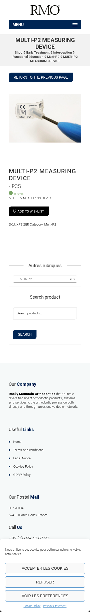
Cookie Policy (32, 606)
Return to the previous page (41, 77)
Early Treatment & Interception (49, 52)
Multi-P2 (53, 57)
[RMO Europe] (45, 10)
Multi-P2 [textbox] (43, 279)
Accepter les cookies (45, 568)
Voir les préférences (45, 596)
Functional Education (27, 57)
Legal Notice (21, 458)
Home (17, 442)
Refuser (45, 582)
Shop (18, 52)
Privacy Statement (54, 606)
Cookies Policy (23, 466)
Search (25, 334)
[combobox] (45, 279)
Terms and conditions (28, 450)
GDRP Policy (21, 475)
